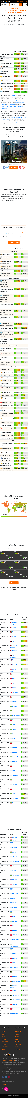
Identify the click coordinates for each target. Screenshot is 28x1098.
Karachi (17, 1034)
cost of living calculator (9, 1060)
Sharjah (4, 1034)
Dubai (3, 1032)
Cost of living (19, 2)
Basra (17, 1039)
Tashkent (19, 12)
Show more (14, 583)
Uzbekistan (22, 10)
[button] (4, 167)
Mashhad (17, 1049)
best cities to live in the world (13, 123)
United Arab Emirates (10, 10)
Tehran (17, 1037)
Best (25, 2)
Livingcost (21, 24)
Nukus (3, 1049)
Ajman (4, 1039)
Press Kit (4, 1084)
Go (20, 4)
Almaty (17, 1042)
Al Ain (3, 1037)
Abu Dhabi (11, 12)
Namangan (5, 1042)
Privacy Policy (18, 1097)
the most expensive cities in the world (15, 101)
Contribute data (14, 242)
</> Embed (13, 167)
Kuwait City (18, 1032)
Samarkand (5, 1047)
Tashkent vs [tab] (19, 549)
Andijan (4, 1044)
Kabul (16, 1047)
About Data (9, 1097)
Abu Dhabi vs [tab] (9, 549)
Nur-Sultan (18, 1044)
